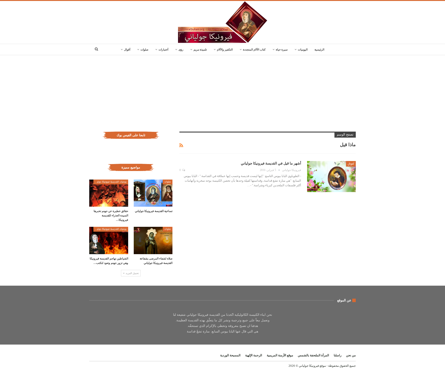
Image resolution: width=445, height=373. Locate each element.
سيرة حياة (282, 49)
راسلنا (337, 355)
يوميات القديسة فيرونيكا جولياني (110, 182)
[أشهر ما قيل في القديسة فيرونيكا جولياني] (331, 176)
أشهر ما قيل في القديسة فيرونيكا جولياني (271, 163)
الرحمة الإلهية (253, 355)
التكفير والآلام (225, 49)
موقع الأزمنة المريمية (280, 355)
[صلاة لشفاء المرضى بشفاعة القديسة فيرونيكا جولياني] (153, 240)
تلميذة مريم (200, 49)
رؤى (180, 49)
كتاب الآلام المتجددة (254, 49)
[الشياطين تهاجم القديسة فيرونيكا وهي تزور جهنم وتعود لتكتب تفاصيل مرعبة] (108, 240)
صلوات (144, 49)
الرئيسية (319, 49)
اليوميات (303, 49)
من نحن (351, 355)
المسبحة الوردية (230, 355)
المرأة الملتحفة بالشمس (313, 355)
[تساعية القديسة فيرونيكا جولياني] (153, 193)
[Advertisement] (222, 89)
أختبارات (163, 49)
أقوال (127, 49)
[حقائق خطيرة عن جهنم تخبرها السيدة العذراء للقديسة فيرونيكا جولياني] (108, 193)
